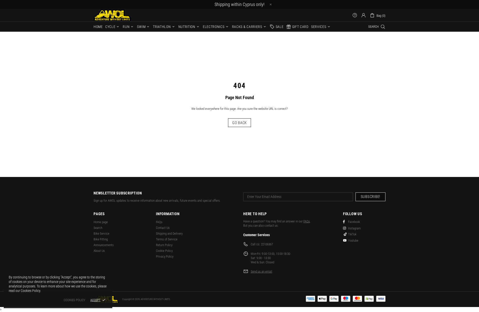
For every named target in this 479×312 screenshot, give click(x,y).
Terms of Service (166, 239)
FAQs (159, 222)
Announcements (104, 245)
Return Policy (164, 245)
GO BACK (239, 123)
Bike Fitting (101, 239)
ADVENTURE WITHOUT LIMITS (112, 15)
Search (98, 228)
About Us (99, 251)
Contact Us (163, 228)
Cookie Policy (164, 251)
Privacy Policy (164, 256)
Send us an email (261, 271)
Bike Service (101, 233)
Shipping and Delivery (169, 233)
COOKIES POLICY (74, 300)
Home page (101, 222)
